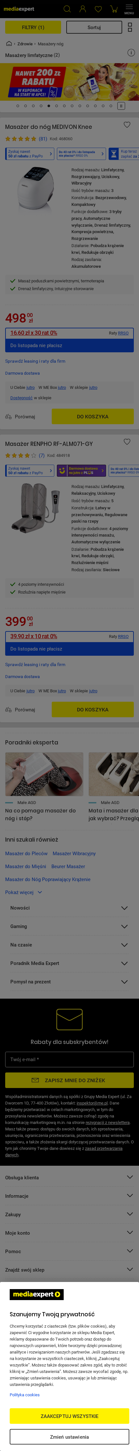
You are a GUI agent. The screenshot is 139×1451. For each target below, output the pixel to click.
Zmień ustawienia (69, 1437)
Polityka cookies (25, 1395)
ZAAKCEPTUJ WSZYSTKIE (70, 1416)
